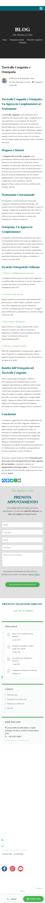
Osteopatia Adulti (9, 772)
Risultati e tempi (9, 793)
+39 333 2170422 (23, 610)
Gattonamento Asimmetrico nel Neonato (24, 670)
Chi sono (7, 814)
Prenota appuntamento (11, 823)
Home (5, 40)
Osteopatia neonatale (17, 40)
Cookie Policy (19, 854)
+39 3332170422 (14, 736)
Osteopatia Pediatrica (11, 768)
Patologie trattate (9, 780)
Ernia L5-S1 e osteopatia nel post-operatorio (22, 635)
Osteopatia (10, 695)
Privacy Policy (34, 574)
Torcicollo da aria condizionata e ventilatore (22, 659)
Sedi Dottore (8, 827)
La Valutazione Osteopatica (13, 784)
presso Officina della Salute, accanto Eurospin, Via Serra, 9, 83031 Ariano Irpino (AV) (22, 730)
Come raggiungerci (10, 819)
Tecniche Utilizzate (10, 776)
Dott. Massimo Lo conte (21, 82)
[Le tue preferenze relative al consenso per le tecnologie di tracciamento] (2, 677)
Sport (9, 708)
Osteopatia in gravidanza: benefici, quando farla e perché (23, 647)
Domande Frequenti (10, 797)
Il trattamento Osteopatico (12, 789)
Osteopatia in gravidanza (15, 699)
